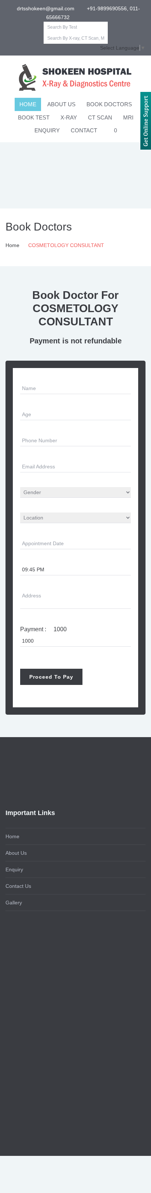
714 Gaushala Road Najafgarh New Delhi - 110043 (69, 1098)
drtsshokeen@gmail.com (44, 8)
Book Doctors (109, 104)
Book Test (33, 117)
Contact (84, 130)
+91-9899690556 (30, 1082)
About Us (61, 104)
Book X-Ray (19, 984)
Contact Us (18, 886)
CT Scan (100, 117)
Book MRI (16, 1017)
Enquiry (47, 130)
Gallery (13, 903)
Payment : (43, 629)
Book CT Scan (22, 1000)
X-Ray (68, 117)
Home (27, 104)
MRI (128, 117)
